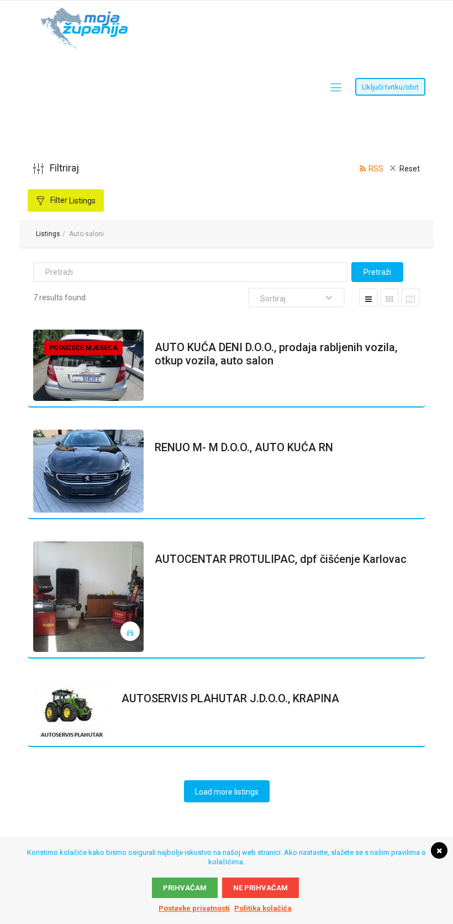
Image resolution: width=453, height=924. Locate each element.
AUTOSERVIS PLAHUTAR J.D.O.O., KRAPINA (230, 698)
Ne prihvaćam (260, 888)
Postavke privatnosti (194, 908)
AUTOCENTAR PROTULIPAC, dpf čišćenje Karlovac (281, 559)
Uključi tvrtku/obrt (390, 87)
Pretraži (377, 272)
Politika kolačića (263, 908)
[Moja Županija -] (86, 12)
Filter (72, 200)
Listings (48, 234)
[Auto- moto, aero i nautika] (130, 631)
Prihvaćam (185, 888)
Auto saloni (86, 234)
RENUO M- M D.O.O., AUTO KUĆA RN (244, 447)
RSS (375, 168)
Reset (409, 168)
